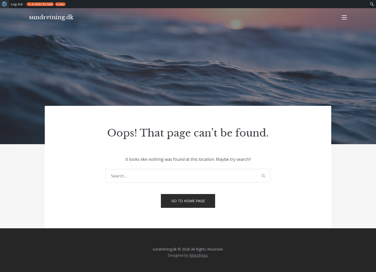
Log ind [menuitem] (17, 4)
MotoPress (198, 255)
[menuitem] (4, 4)
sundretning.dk (51, 17)
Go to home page (188, 200)
